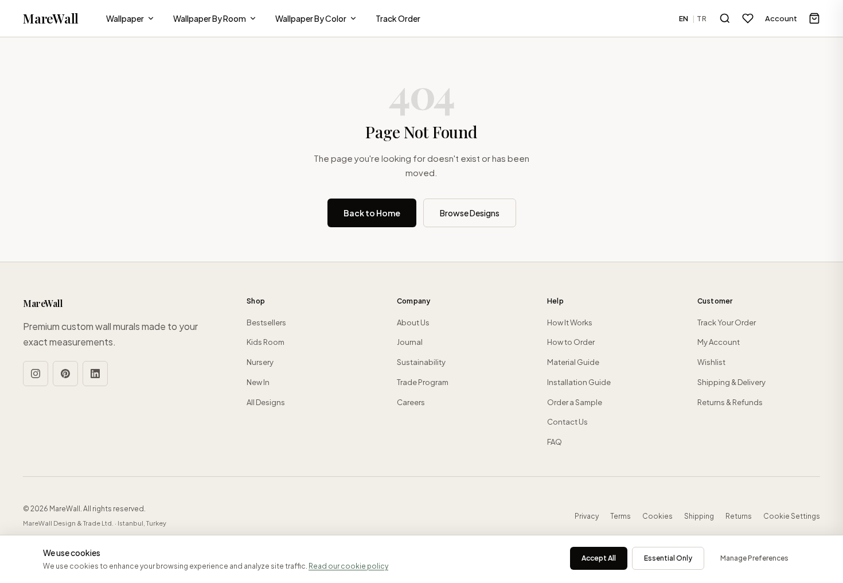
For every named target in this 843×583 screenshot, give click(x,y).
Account (781, 18)
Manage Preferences (754, 558)
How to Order (571, 342)
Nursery (260, 362)
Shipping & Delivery (731, 382)
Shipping (699, 516)
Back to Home (372, 213)
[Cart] (814, 18)
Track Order (398, 18)
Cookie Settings (791, 516)
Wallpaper (125, 18)
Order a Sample (574, 402)
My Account (718, 342)
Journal (410, 342)
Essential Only (668, 558)
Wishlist (711, 362)
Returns (738, 516)
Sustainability (421, 362)
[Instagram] (35, 373)
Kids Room (265, 342)
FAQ (554, 441)
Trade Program (422, 382)
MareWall (51, 18)
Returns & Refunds (730, 402)
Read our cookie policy (348, 566)
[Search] (725, 18)
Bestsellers (266, 322)
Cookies (657, 516)
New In (258, 382)
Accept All (598, 558)
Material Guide (573, 362)
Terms (620, 516)
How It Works (569, 322)
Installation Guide (579, 382)
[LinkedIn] (95, 373)
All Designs (266, 402)
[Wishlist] (748, 18)
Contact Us (567, 421)
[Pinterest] (65, 373)
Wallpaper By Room (209, 18)
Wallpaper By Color (310, 18)
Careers (411, 402)
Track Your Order (726, 322)
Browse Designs (469, 213)
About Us (413, 322)
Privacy (587, 516)
